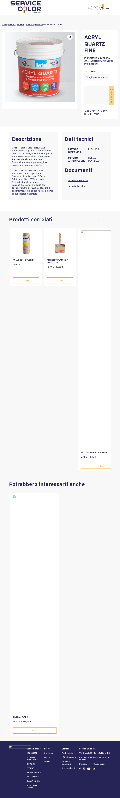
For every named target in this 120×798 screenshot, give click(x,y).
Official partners (69, 757)
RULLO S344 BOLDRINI (23, 259)
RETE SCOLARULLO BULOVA (94, 452)
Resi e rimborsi (68, 768)
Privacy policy (85, 763)
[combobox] (96, 77)
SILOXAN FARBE (20, 717)
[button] (70, 37)
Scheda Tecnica (76, 186)
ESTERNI (20, 24)
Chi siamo (48, 753)
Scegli (26, 280)
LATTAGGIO (90, 71)
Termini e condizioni (66, 762)
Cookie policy (99, 763)
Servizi (47, 761)
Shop (4, 24)
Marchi (47, 757)
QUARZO (39, 24)
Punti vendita (67, 753)
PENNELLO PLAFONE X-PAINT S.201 (58, 260)
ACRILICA (30, 24)
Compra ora (111, 95)
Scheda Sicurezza (78, 180)
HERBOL (96, 114)
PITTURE (12, 24)
